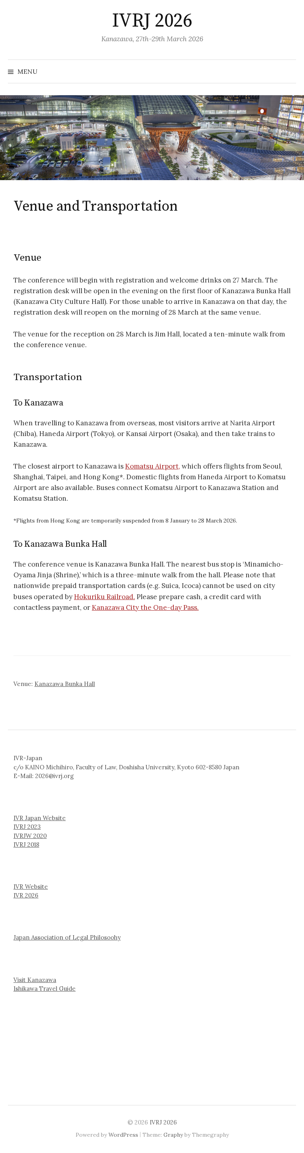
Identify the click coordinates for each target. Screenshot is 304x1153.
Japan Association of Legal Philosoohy (67, 937)
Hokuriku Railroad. (104, 596)
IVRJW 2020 (30, 836)
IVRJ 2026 (152, 21)
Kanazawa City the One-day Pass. (145, 607)
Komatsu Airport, (152, 466)
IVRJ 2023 (27, 826)
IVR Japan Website (39, 818)
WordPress (123, 1134)
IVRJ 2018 (26, 844)
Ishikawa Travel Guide (44, 988)
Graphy (173, 1134)
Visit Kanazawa (34, 980)
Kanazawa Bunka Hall (64, 684)
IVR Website (30, 886)
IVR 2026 (25, 895)
